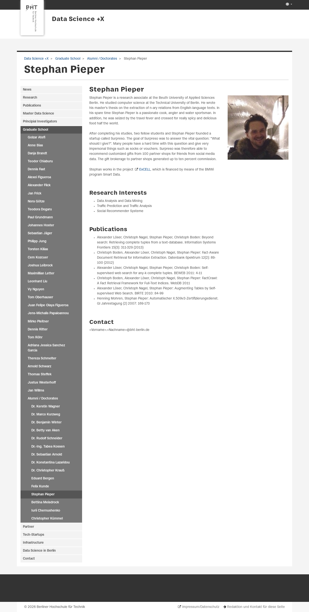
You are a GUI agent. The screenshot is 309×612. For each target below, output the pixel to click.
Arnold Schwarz (39, 366)
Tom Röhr (35, 337)
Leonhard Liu (37, 281)
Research (30, 97)
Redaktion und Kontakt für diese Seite (256, 607)
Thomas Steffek (39, 374)
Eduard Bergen (42, 478)
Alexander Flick (39, 185)
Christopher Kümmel (47, 518)
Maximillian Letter (41, 273)
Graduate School (67, 58)
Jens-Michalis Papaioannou (48, 313)
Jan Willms (36, 390)
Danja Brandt (37, 153)
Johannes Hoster (41, 225)
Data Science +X (78, 19)
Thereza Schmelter (42, 358)
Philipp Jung (37, 241)
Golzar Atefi (36, 137)
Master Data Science (38, 113)
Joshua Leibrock (40, 265)
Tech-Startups (33, 534)
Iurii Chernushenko (45, 510)
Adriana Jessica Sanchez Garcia (46, 348)
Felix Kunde (40, 486)
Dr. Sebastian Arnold (46, 454)
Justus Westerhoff (42, 382)
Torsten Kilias (38, 249)
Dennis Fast (36, 169)
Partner (28, 526)
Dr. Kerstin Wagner (45, 406)
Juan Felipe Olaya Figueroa (48, 305)
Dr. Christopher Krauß (47, 470)
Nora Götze (36, 201)
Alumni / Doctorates (101, 58)
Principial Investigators (40, 121)
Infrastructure (33, 542)
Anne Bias (35, 145)
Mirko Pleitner (38, 321)
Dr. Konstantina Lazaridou (50, 462)
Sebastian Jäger (40, 233)
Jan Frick (34, 193)
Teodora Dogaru (40, 209)
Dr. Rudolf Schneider (46, 438)
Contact (29, 558)
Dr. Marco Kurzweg (45, 414)
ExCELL (144, 169)
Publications (32, 105)
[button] (288, 4)
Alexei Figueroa (39, 177)
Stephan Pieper (43, 494)
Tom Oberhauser (40, 297)
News (27, 89)
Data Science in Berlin (39, 550)
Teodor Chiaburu (40, 161)
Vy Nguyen (36, 289)
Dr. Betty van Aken (45, 430)
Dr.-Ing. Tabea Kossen (48, 446)
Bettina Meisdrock (45, 502)
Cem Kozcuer (38, 257)
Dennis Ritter (38, 329)
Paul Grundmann (40, 217)
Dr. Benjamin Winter (46, 422)
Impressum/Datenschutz (200, 607)
